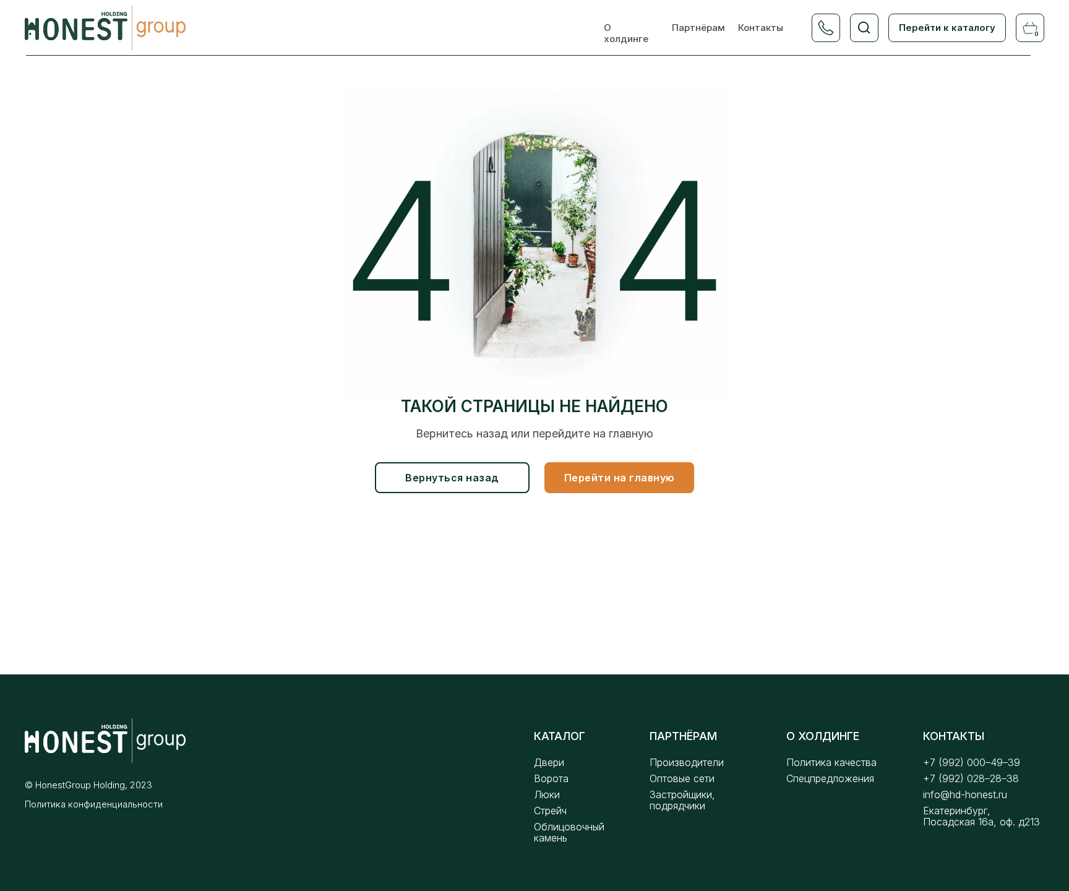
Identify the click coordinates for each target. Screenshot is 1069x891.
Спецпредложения (830, 778)
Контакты (760, 27)
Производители (687, 762)
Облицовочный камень (569, 832)
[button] (826, 28)
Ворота (551, 778)
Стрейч (550, 810)
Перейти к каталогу (947, 27)
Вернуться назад (452, 477)
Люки (547, 794)
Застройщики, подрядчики (682, 800)
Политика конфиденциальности (94, 804)
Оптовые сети (682, 778)
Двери (549, 762)
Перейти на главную (619, 477)
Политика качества (831, 762)
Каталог (559, 736)
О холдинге (626, 33)
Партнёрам (698, 27)
